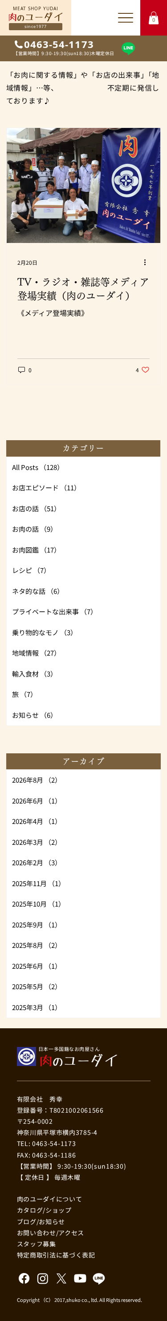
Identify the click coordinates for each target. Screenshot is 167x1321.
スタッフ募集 (36, 1243)
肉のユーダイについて (49, 1198)
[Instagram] (43, 1278)
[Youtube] (80, 1278)
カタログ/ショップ (44, 1210)
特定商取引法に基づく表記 (56, 1254)
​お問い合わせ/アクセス (51, 1232)
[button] (153, 18)
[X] (61, 1278)
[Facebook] (24, 1278)
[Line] (128, 48)
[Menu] (125, 17)
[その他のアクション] (148, 262)
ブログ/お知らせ (41, 1221)
